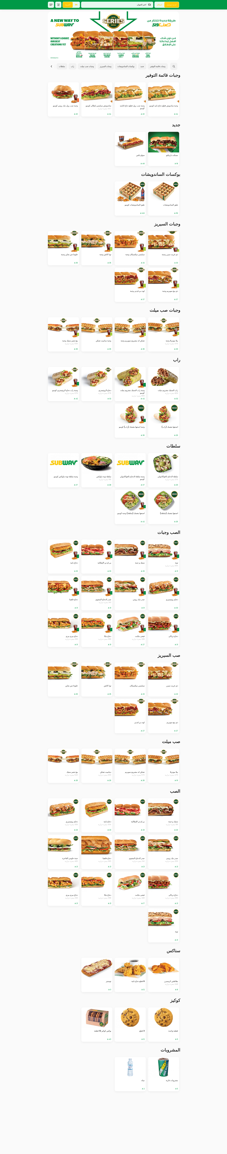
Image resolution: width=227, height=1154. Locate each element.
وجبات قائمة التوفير (157, 66)
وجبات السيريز (105, 66)
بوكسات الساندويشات (125, 66)
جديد (142, 66)
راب (72, 66)
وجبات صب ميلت (87, 66)
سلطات (62, 66)
